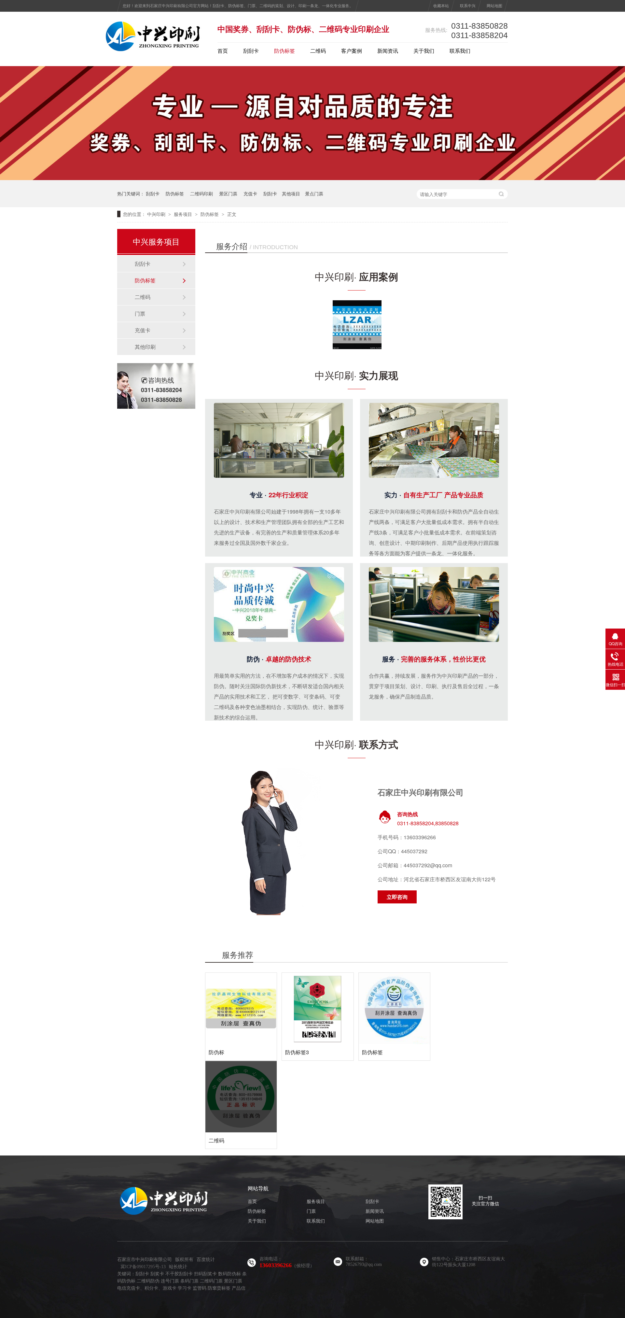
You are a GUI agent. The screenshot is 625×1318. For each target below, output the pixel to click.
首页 (222, 51)
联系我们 (460, 51)
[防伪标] (241, 1008)
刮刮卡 (251, 51)
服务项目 (183, 214)
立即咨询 (397, 896)
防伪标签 (284, 51)
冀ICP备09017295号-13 (143, 1266)
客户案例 (351, 51)
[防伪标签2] (312, 178)
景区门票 (228, 193)
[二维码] (241, 1096)
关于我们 (423, 51)
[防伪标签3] (317, 1008)
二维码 (318, 51)
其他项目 (291, 193)
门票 (140, 313)
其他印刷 (145, 346)
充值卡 (250, 193)
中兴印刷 (156, 214)
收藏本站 (441, 6)
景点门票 (314, 193)
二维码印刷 (201, 193)
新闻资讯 (387, 51)
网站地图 (494, 6)
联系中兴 (468, 6)
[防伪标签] (394, 1008)
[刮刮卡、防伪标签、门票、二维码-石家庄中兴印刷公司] (154, 49)
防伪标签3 (297, 1052)
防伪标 (216, 1052)
